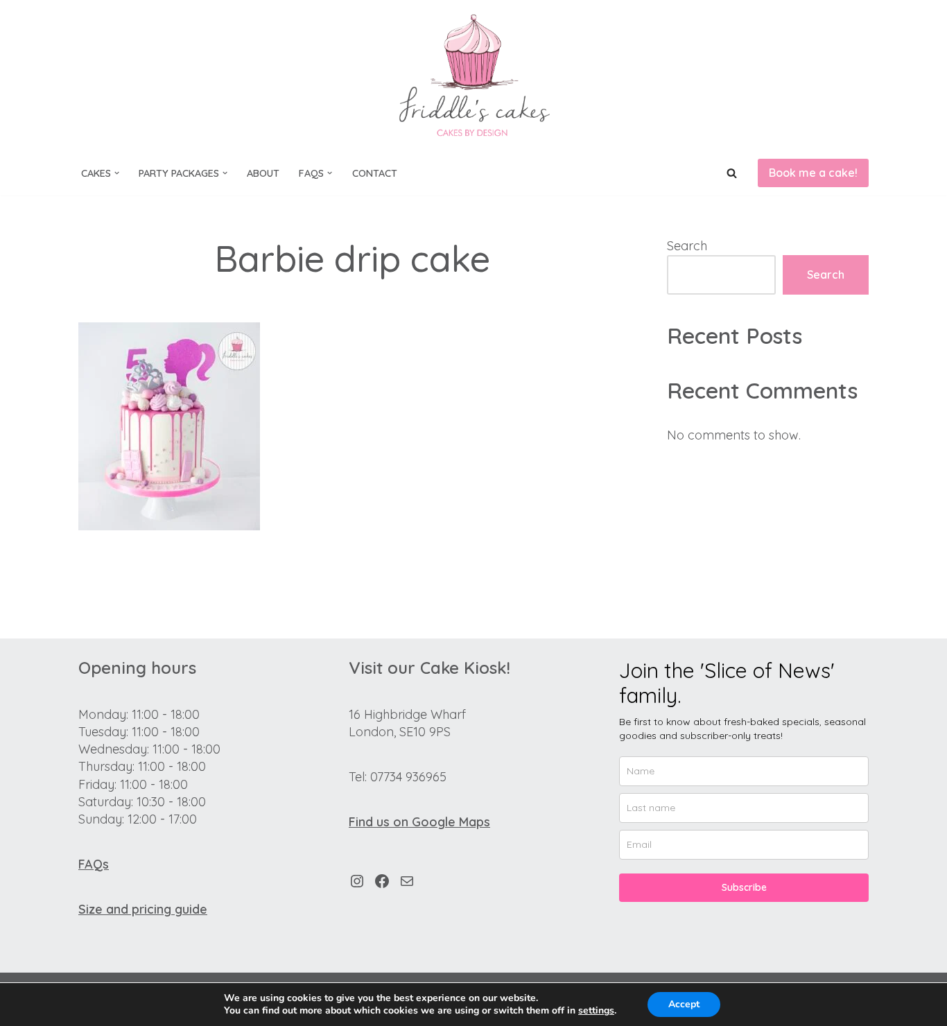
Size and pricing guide (142, 909)
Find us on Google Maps (419, 822)
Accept (684, 1004)
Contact (374, 173)
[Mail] (407, 881)
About (263, 173)
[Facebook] (382, 881)
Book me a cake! (813, 173)
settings (596, 1011)
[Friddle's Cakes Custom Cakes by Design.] (473, 75)
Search (687, 246)
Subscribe (744, 887)
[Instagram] (357, 881)
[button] (116, 173)
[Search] (732, 173)
